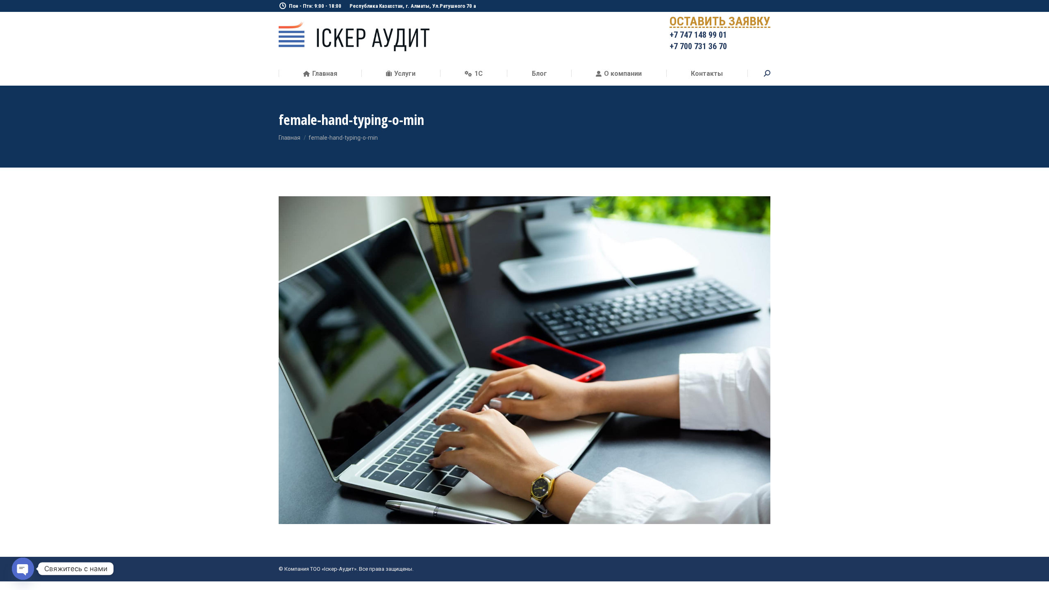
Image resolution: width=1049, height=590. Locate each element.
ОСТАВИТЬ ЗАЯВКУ (720, 23)
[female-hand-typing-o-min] (524, 360)
